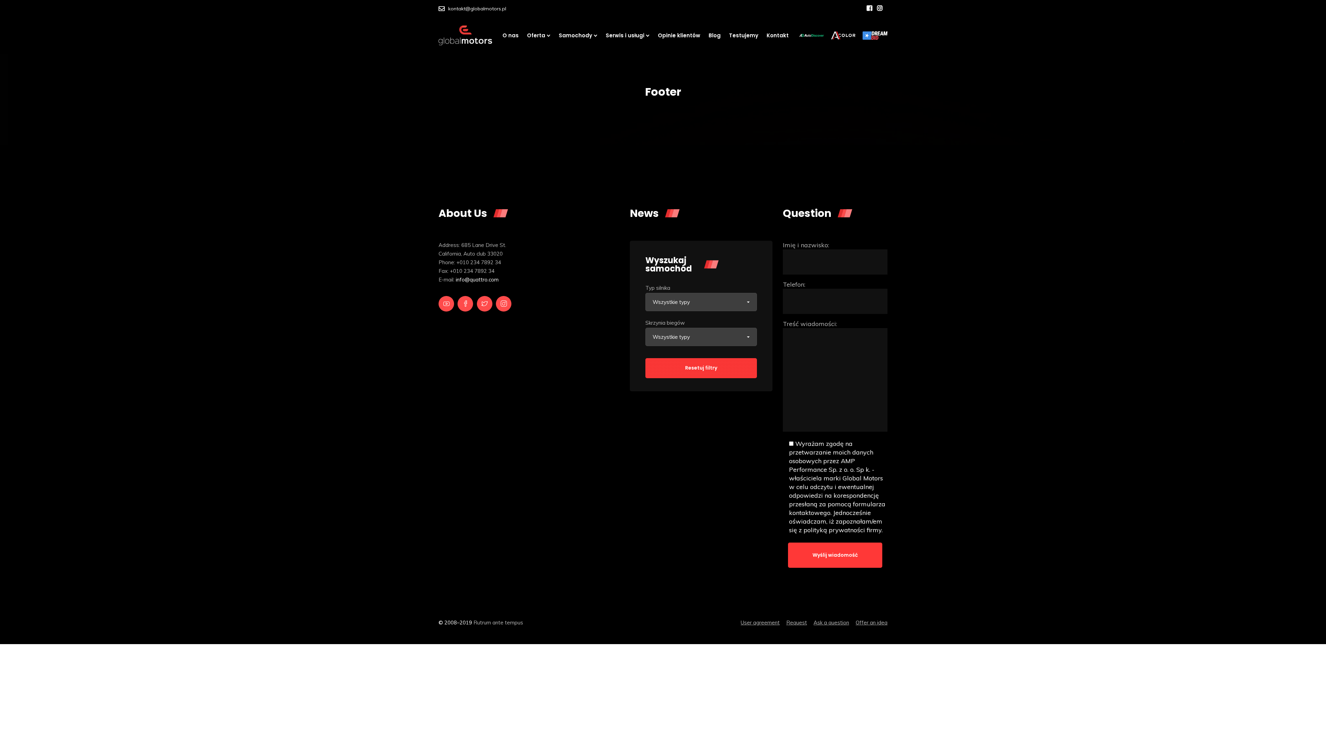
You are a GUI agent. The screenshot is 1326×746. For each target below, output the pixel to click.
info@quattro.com (477, 279)
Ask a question (831, 622)
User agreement (760, 622)
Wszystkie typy (671, 302)
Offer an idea (871, 622)
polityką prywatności (834, 530)
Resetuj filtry (701, 367)
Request (796, 622)
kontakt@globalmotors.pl (477, 9)
